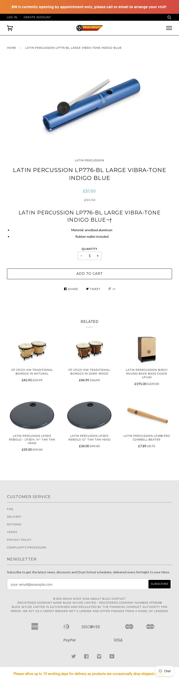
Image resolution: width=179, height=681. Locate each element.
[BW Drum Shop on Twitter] (73, 657)
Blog (106, 598)
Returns (14, 524)
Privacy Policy (19, 539)
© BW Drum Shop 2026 (71, 598)
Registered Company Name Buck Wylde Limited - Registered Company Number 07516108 (89, 602)
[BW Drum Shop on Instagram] (99, 657)
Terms (12, 532)
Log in (12, 17)
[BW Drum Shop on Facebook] (86, 657)
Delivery (14, 516)
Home (11, 47)
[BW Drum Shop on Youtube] (112, 657)
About (95, 598)
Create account (37, 17)
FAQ (10, 509)
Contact (119, 598)
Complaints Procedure (26, 547)
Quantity (89, 249)
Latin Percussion (89, 160)
